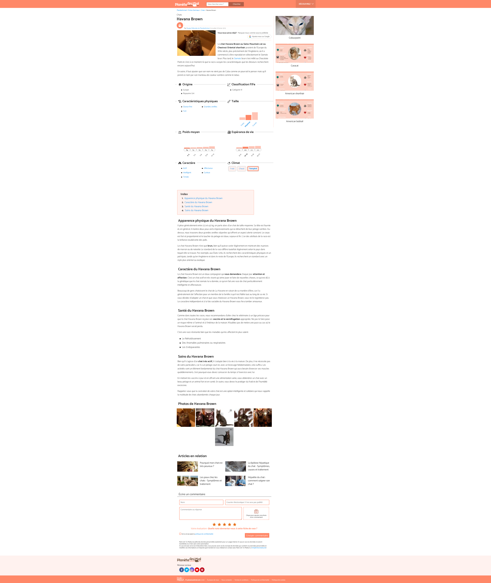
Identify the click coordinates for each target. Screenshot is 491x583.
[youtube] (197, 569)
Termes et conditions (241, 580)
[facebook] (181, 569)
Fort (184, 111)
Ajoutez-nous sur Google (261, 36)
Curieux (207, 172)
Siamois (237, 58)
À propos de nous (213, 580)
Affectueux (208, 168)
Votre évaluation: (199, 528)
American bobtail (294, 121)
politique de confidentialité (204, 534)
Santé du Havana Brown (196, 206)
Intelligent (187, 172)
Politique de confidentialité (260, 580)
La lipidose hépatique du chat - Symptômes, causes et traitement (259, 466)
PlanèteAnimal (182, 10)
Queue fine (187, 106)
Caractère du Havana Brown (198, 202)
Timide (186, 177)
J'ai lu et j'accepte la (197, 534)
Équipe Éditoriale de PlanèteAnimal (198, 28)
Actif (185, 168)
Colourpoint (294, 38)
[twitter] (186, 569)
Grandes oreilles (210, 106)
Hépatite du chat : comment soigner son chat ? (259, 481)
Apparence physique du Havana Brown (203, 198)
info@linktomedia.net (259, 547)
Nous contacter (226, 580)
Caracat (294, 66)
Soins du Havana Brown (196, 210)
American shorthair (294, 93)
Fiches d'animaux (193, 10)
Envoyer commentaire (257, 536)
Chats (203, 10)
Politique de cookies (278, 580)
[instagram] (191, 569)
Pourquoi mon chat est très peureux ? (211, 464)
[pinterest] (202, 569)
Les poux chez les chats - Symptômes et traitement (211, 481)
